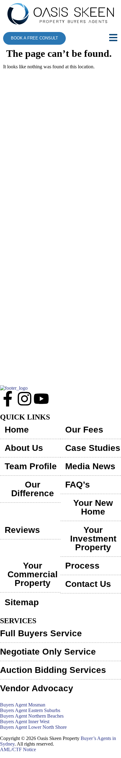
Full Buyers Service (41, 633)
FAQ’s (77, 484)
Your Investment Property (93, 538)
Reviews (22, 530)
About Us (24, 448)
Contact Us (88, 584)
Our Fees (84, 429)
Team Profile (31, 466)
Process (82, 565)
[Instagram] (24, 398)
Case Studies (92, 448)
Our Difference (32, 489)
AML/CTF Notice (18, 749)
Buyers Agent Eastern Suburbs (30, 710)
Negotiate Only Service (48, 651)
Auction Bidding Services (53, 670)
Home (17, 429)
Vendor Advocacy (36, 688)
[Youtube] (41, 398)
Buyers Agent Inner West (24, 721)
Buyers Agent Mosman (22, 704)
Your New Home (93, 507)
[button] (109, 38)
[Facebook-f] (8, 398)
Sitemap (22, 602)
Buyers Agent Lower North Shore (33, 727)
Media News (90, 466)
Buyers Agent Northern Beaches (32, 716)
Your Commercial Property (32, 574)
